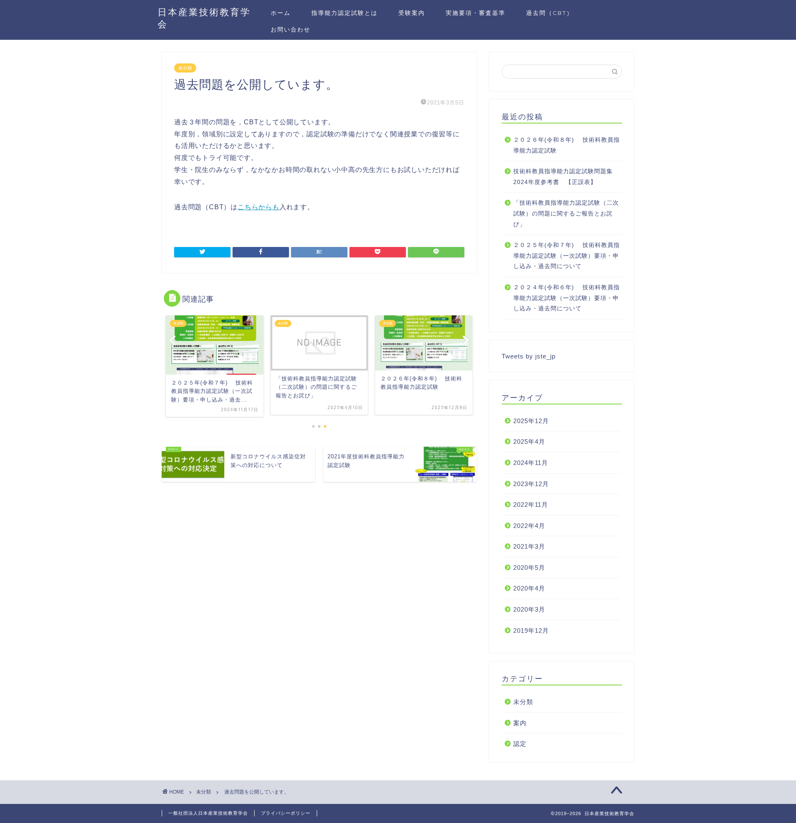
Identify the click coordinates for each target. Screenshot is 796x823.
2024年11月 (530, 462)
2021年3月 (529, 546)
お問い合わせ (291, 29)
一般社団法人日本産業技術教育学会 (208, 813)
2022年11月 (530, 504)
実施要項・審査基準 (475, 13)
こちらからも (258, 207)
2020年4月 (529, 588)
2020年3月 (529, 609)
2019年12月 (531, 630)
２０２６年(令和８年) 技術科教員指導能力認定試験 (566, 145)
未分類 (185, 67)
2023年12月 (531, 483)
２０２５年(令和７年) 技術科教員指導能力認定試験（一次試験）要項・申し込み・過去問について (566, 255)
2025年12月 (531, 420)
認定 (520, 743)
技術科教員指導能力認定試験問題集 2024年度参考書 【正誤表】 (566, 176)
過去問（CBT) (548, 13)
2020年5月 (529, 567)
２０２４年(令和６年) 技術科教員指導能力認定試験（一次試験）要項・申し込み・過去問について (566, 298)
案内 (520, 722)
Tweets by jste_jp (529, 356)
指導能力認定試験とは (344, 13)
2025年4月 (529, 441)
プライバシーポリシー (286, 813)
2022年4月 (529, 525)
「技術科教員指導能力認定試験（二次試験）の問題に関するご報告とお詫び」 (566, 213)
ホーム (281, 13)
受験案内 (411, 13)
